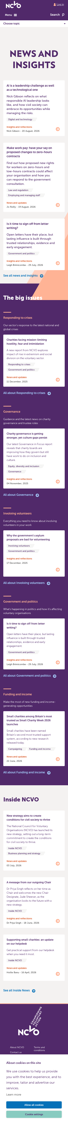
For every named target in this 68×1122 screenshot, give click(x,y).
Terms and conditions (39, 1049)
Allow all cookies (34, 1104)
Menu (8, 15)
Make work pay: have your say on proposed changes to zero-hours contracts (29, 152)
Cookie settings (34, 1114)
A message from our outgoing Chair (29, 882)
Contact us (16, 1052)
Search (55, 14)
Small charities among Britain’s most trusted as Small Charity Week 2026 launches (29, 720)
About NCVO (17, 1047)
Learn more (13, 1094)
